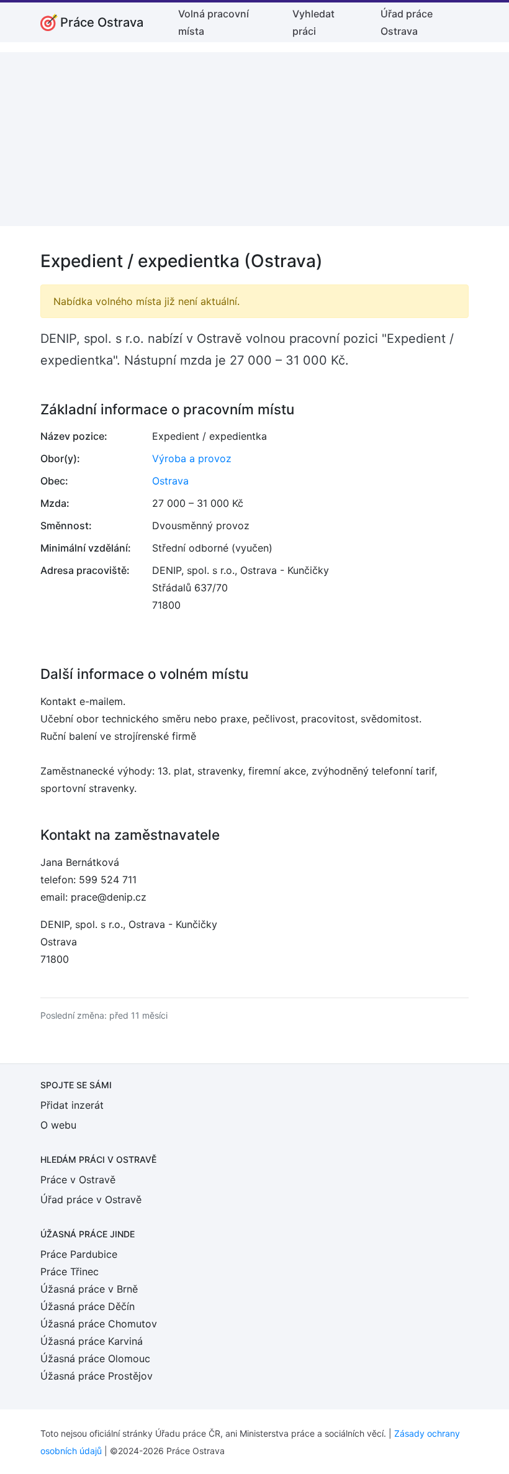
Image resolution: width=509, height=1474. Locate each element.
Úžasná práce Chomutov (98, 1323)
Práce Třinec (69, 1271)
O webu (58, 1125)
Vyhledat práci (313, 22)
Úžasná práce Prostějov (96, 1376)
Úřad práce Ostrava (407, 22)
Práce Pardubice (78, 1254)
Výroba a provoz (192, 458)
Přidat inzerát (72, 1105)
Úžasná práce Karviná (91, 1341)
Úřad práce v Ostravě (91, 1199)
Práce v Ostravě (77, 1179)
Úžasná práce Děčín (87, 1306)
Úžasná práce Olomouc (95, 1358)
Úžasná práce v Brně (89, 1289)
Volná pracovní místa (213, 22)
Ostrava (170, 481)
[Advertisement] (254, 139)
